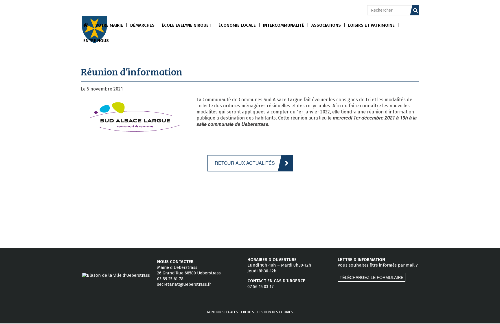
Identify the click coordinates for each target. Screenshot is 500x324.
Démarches (142, 25)
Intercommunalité (283, 25)
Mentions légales (222, 312)
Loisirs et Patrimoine (371, 25)
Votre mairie (109, 25)
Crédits (247, 312)
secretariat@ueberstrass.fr (184, 284)
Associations (326, 25)
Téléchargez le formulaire (371, 277)
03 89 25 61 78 (170, 278)
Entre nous (96, 40)
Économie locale (237, 25)
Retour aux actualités (245, 163)
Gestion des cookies (275, 312)
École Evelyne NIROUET (186, 25)
